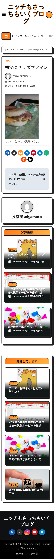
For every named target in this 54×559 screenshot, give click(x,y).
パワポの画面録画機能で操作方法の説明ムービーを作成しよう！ (26, 292)
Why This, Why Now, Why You (26, 491)
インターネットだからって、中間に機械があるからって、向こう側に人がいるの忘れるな (26, 327)
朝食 (26, 86)
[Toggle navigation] (4, 14)
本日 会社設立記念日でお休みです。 (17, 179)
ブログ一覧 (32, 553)
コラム (8, 61)
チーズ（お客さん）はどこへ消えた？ (26, 256)
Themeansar (27, 548)
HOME (20, 553)
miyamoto (25, 76)
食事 (33, 86)
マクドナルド (15, 86)
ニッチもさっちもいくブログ (26, 14)
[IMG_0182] (22, 116)
